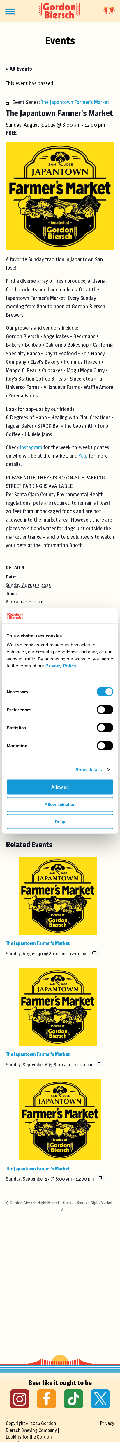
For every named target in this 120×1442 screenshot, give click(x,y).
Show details (88, 769)
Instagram (31, 447)
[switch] (105, 709)
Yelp (83, 456)
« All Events (19, 69)
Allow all (60, 786)
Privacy (107, 1423)
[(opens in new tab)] (19, 1399)
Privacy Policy (60, 665)
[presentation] (58, 896)
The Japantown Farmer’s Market (38, 943)
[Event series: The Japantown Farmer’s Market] (94, 952)
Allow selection (60, 804)
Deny (60, 821)
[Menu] (10, 12)
